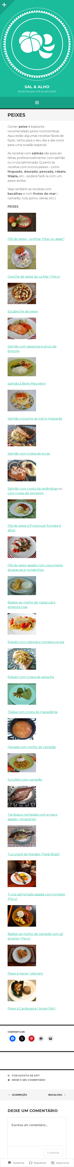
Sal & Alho (37, 86)
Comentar (53, 1152)
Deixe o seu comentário (28, 1080)
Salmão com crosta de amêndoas (32, 488)
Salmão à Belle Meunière (27, 383)
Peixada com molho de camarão (32, 747)
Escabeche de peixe (23, 311)
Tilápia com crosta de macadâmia (32, 712)
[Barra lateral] (4, 4)
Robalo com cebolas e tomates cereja (36, 642)
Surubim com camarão (25, 779)
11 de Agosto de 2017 (25, 1075)
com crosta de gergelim (26, 493)
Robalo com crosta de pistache (31, 677)
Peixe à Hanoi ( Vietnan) (25, 973)
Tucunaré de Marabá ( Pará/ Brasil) (34, 854)
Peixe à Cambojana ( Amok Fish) (31, 1008)
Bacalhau (55, 1094)
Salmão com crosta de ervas (29, 453)
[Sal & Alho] (37, 44)
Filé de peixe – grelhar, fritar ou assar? (36, 239)
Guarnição (19, 1094)
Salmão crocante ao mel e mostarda (35, 418)
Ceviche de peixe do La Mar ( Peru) (34, 276)
